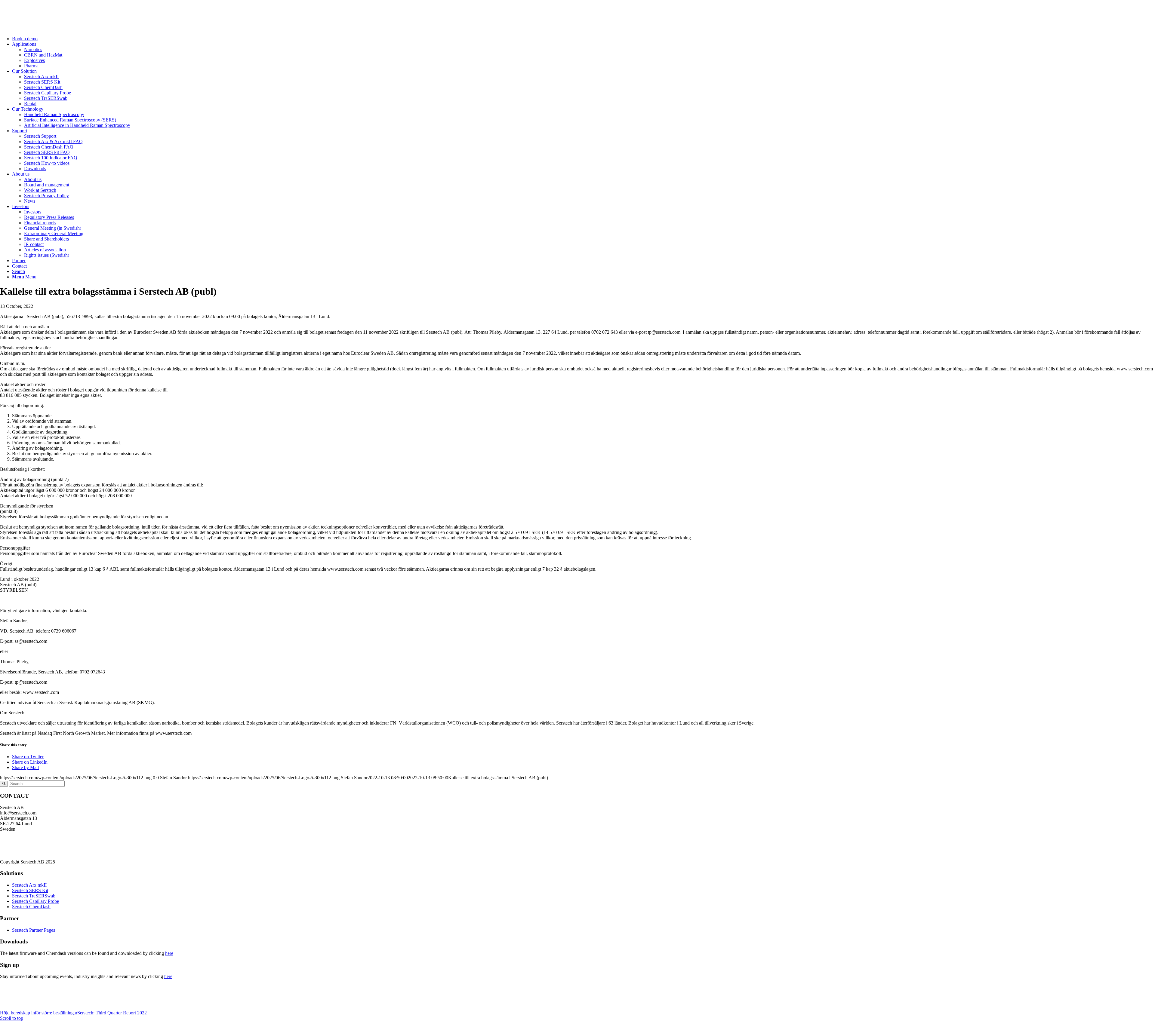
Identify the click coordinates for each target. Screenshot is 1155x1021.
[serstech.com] (45, 28)
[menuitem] (583, 38)
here (169, 953)
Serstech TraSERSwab (33, 895)
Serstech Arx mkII (29, 885)
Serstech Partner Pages (33, 930)
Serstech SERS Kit (30, 890)
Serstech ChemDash (31, 906)
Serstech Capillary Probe (35, 901)
